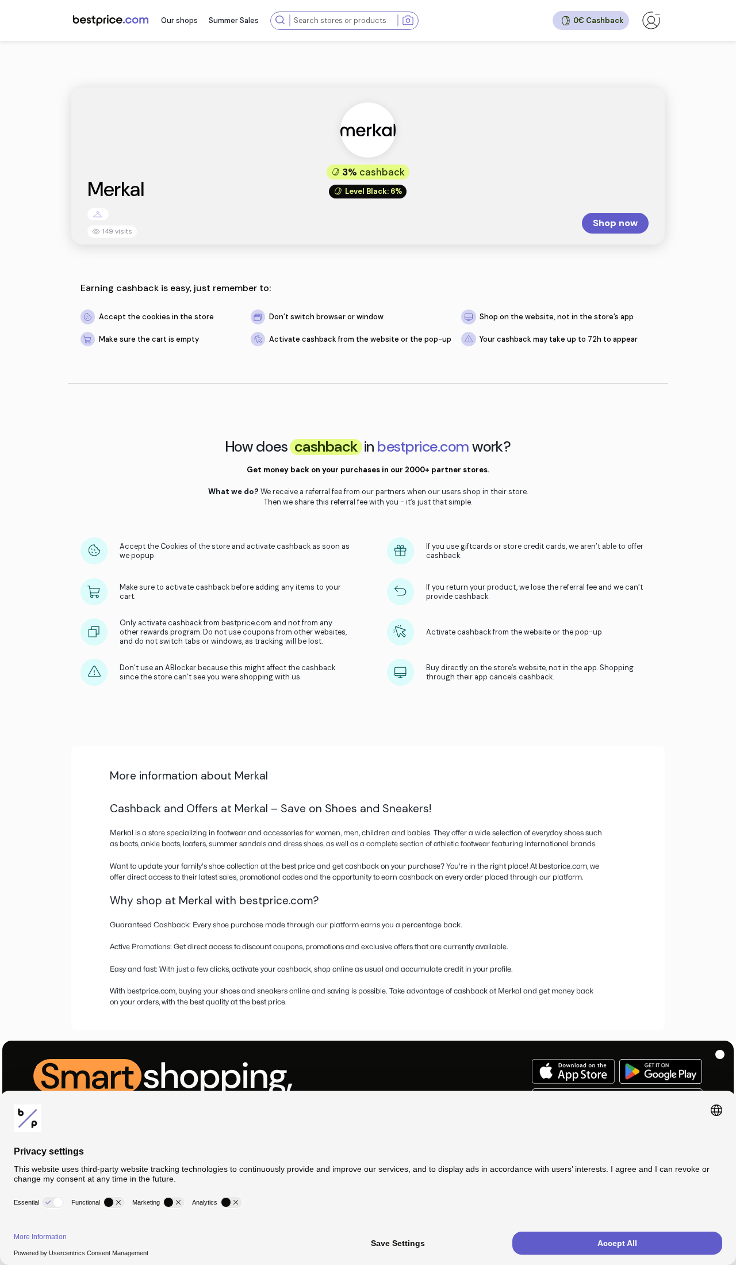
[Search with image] (408, 20)
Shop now (615, 223)
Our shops (179, 20)
